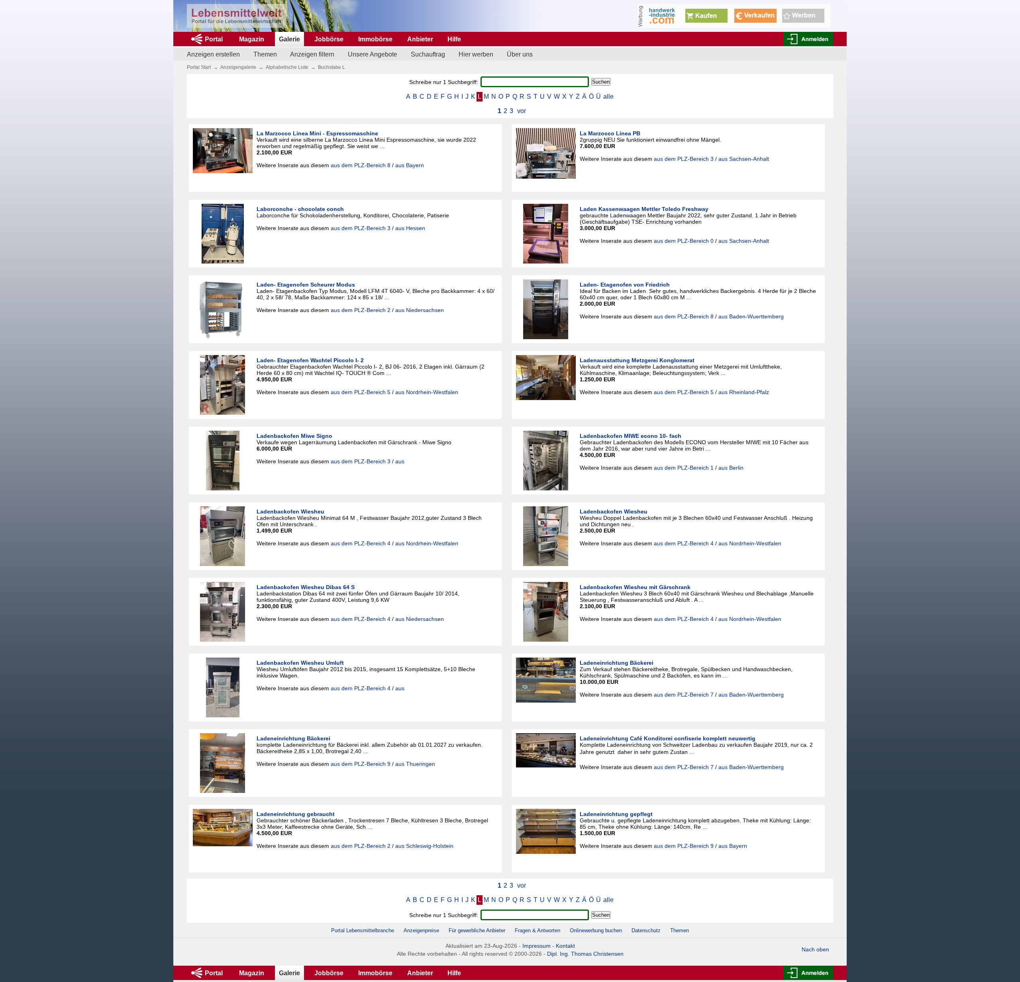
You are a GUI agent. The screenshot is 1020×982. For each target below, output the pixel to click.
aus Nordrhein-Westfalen (426, 392)
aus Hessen (410, 228)
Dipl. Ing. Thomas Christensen (585, 954)
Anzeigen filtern (312, 54)
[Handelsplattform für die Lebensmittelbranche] (236, 16)
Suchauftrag (428, 54)
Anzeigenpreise (421, 930)
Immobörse (375, 39)
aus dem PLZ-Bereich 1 (684, 468)
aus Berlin (730, 468)
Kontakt (565, 946)
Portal (214, 39)
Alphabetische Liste (287, 67)
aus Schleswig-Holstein (424, 846)
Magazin (251, 39)
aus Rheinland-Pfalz (743, 392)
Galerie (289, 39)
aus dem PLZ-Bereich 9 (360, 764)
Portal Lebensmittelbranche (362, 930)
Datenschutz (646, 930)
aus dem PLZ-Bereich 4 (360, 543)
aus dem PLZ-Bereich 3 (684, 159)
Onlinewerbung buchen (596, 930)
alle (608, 96)
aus (399, 461)
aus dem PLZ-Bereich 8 (360, 165)
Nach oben (815, 949)
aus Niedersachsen (419, 310)
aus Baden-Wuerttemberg (751, 316)
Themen (265, 54)
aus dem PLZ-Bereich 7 (684, 694)
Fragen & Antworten (537, 930)
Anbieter (420, 39)
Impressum (536, 946)
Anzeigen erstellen (213, 54)
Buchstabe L (331, 67)
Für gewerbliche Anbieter (478, 930)
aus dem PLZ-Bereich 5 (360, 392)
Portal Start (199, 67)
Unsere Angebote (372, 54)
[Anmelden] (808, 39)
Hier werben (476, 54)
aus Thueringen (415, 764)
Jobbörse (328, 39)
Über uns (520, 54)
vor (521, 110)
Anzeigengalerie (238, 67)
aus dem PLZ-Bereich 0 (684, 241)
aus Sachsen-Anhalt (743, 159)
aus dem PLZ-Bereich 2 (360, 310)
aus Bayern (409, 165)
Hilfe (454, 39)
